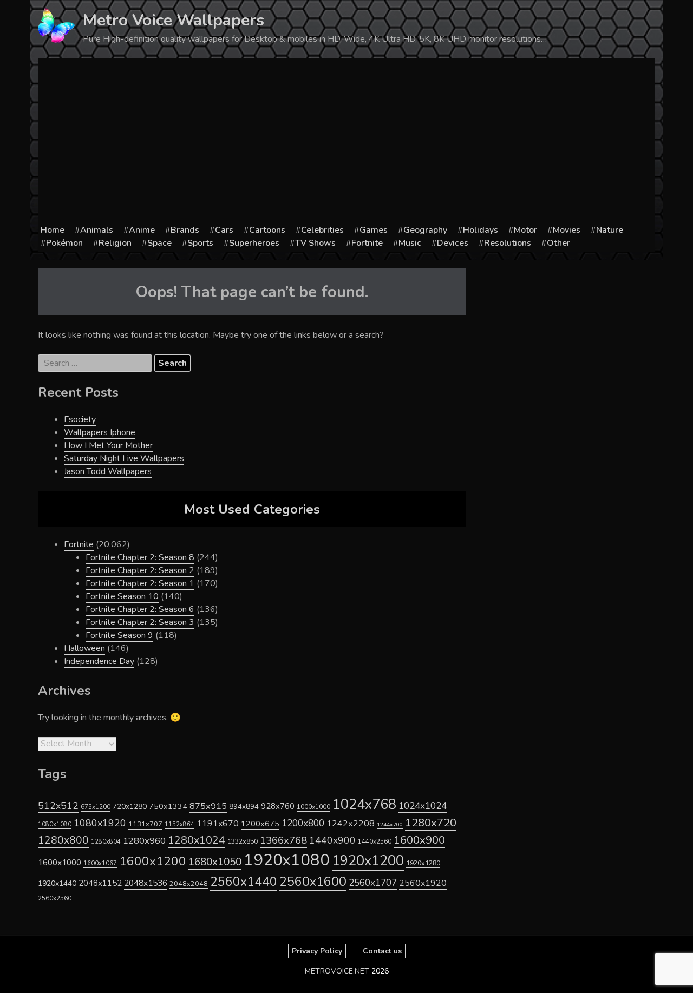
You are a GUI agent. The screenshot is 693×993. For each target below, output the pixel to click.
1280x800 (63, 840)
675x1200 (95, 807)
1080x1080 (54, 824)
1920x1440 (57, 883)
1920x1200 (368, 860)
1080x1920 (100, 823)
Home (52, 230)
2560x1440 (243, 881)
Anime (142, 230)
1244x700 (390, 824)
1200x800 (303, 823)
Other (558, 243)
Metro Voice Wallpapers (173, 20)
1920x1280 (423, 862)
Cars (224, 230)
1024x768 (364, 804)
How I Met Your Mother (108, 445)
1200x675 (260, 823)
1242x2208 (350, 823)
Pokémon (64, 243)
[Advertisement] (346, 142)
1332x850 (242, 841)
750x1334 (168, 806)
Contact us (382, 951)
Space (159, 243)
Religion (115, 243)
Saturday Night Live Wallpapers (124, 458)
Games (373, 230)
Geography (425, 230)
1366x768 (283, 840)
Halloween (84, 648)
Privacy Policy (317, 951)
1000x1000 (313, 807)
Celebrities (322, 230)
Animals (96, 230)
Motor (525, 230)
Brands (185, 230)
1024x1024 (422, 805)
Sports (200, 243)
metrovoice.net (337, 971)
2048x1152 (100, 883)
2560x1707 (373, 883)
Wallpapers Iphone (99, 432)
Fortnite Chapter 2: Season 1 (140, 583)
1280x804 (106, 842)
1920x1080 (287, 860)
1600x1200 (152, 861)
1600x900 (419, 839)
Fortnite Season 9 (119, 635)
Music (409, 243)
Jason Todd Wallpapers (108, 471)
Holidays (480, 230)
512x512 (58, 805)
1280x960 (144, 840)
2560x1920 (423, 883)
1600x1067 (100, 863)
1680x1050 (214, 862)
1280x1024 (196, 840)
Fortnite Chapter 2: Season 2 (140, 570)
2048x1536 (145, 883)
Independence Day (99, 661)
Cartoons (267, 230)
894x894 (244, 806)
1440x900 (332, 840)
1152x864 (179, 824)
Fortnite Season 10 (122, 596)
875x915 (208, 806)
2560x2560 (54, 899)
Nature (609, 230)
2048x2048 (188, 883)
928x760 (278, 806)
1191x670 (218, 824)
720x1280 (130, 806)
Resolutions (507, 243)
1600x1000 (59, 863)
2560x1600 (312, 881)
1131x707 (145, 824)
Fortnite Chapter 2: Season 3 (140, 622)
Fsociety (80, 419)
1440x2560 (374, 841)
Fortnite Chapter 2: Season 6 (140, 609)
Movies (566, 230)
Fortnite (367, 243)
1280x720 (430, 823)
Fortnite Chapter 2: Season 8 (140, 557)
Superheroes (254, 243)
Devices (452, 243)
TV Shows (315, 243)
